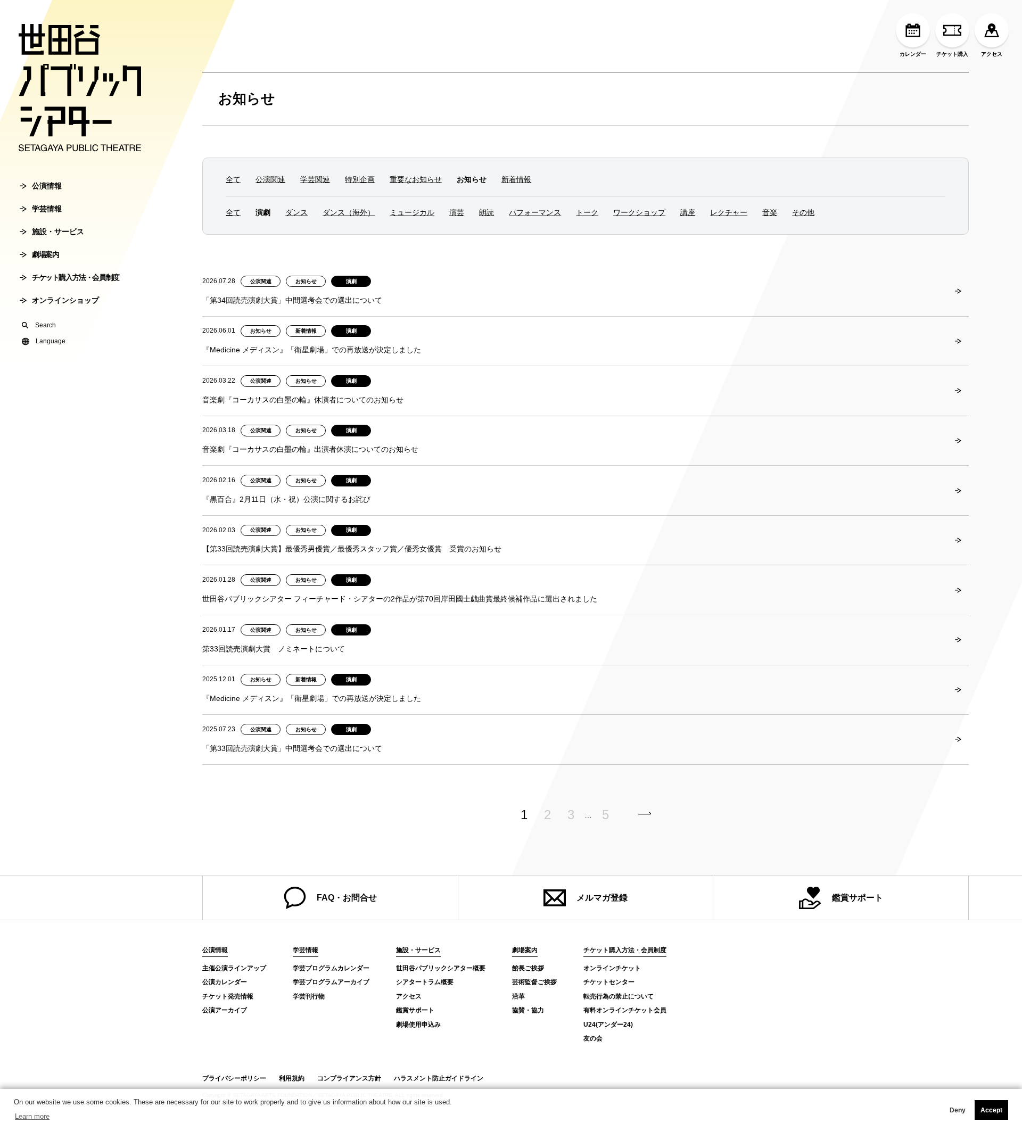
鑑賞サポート (857, 897)
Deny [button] (958, 1110)
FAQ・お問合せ (347, 897)
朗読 (486, 212)
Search (45, 325)
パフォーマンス (535, 212)
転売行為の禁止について (618, 996)
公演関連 (270, 179)
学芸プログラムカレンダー (331, 968)
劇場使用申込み (418, 1024)
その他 (803, 212)
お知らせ (246, 98)
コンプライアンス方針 (349, 1078)
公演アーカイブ (224, 1010)
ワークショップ (639, 212)
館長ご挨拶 (528, 968)
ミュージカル (412, 212)
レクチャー (728, 212)
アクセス (991, 54)
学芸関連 (315, 179)
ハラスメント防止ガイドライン (438, 1078)
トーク (587, 212)
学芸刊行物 (309, 996)
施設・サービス (58, 231)
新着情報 (516, 179)
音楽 (769, 212)
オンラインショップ (65, 300)
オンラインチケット (612, 968)
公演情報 (47, 185)
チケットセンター (608, 982)
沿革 (518, 996)
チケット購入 (952, 54)
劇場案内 (45, 254)
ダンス (296, 212)
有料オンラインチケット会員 (624, 1010)
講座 (687, 212)
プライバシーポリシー (234, 1078)
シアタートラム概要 (425, 982)
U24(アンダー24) (608, 1024)
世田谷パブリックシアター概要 (440, 968)
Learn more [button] (32, 1116)
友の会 (593, 1038)
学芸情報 (47, 208)
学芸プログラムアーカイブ (331, 982)
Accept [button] (991, 1110)
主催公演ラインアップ (234, 968)
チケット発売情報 (227, 996)
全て (233, 179)
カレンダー (913, 54)
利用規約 (291, 1078)
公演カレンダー (224, 982)
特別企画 (360, 179)
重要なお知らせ (416, 179)
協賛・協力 (528, 1010)
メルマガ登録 (602, 897)
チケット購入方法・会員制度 (75, 277)
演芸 (456, 212)
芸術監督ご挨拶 (534, 982)
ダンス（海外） (349, 212)
